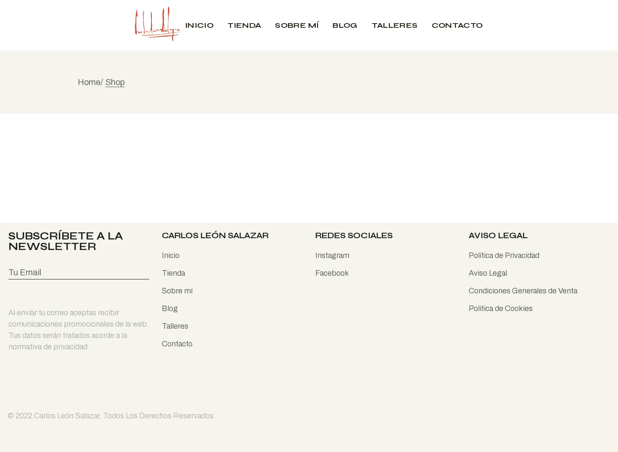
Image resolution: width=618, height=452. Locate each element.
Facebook (332, 273)
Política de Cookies (501, 308)
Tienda (173, 273)
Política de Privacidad (504, 255)
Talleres (175, 326)
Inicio (171, 255)
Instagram (332, 255)
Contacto (177, 344)
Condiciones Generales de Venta (523, 291)
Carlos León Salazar (66, 416)
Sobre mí (177, 291)
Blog (170, 308)
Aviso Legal (488, 273)
